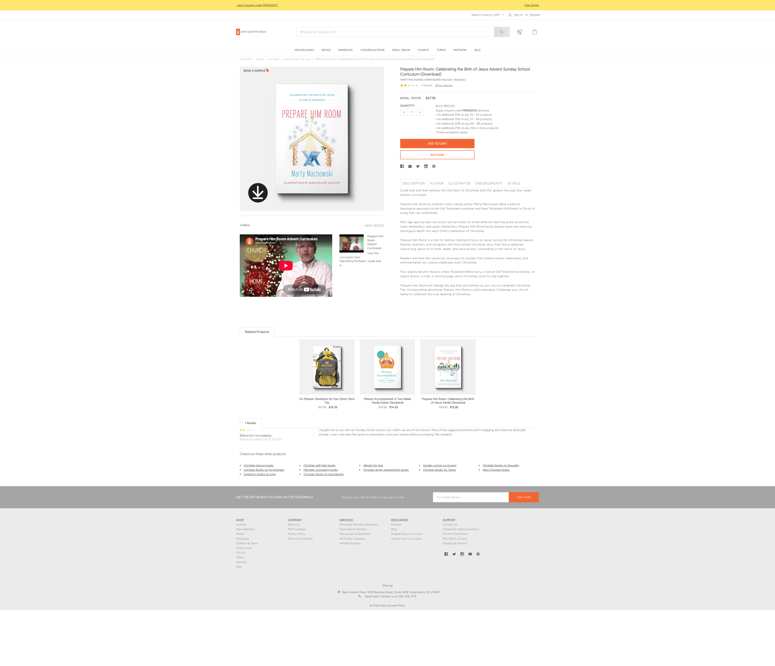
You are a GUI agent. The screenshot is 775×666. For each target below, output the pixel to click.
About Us (294, 524)
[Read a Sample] (256, 71)
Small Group (244, 548)
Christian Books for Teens (439, 470)
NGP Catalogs (297, 529)
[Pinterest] (433, 166)
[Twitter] (418, 166)
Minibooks (242, 538)
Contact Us (450, 524)
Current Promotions (455, 534)
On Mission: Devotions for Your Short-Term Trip (327, 400)
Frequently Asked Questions (461, 529)
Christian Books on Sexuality (501, 465)
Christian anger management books (386, 470)
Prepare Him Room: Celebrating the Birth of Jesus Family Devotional (448, 400)
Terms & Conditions (300, 538)
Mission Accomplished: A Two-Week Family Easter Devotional (387, 400)
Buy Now (437, 155)
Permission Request (352, 538)
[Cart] (534, 32)
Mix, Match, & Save (455, 538)
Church (241, 552)
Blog (394, 529)
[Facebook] (402, 166)
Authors (241, 524)
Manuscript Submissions (355, 534)
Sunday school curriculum (439, 465)
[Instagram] (462, 554)
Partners (241, 562)
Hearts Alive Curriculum (406, 538)
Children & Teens (247, 543)
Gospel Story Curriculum (407, 534)
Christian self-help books (319, 465)
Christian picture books (258, 465)
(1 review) (426, 85)
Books (240, 534)
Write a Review (444, 85)
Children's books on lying (260, 474)
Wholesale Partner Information (358, 524)
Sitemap (387, 585)
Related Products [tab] (257, 332)
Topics (240, 557)
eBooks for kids (373, 465)
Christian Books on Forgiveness (264, 470)
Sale (239, 566)
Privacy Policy (296, 534)
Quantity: (407, 105)
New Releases (245, 529)
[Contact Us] (522, 32)
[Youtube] (470, 554)
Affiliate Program (350, 543)
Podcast (396, 524)
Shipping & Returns (455, 543)
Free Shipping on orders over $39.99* (387, 5)
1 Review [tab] (250, 423)
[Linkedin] (426, 166)
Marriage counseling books (321, 470)
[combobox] (403, 32)
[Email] (410, 166)
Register (535, 15)
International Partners (353, 529)
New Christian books (496, 470)
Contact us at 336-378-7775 (397, 596)
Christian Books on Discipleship (324, 474)
